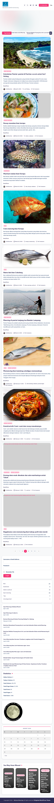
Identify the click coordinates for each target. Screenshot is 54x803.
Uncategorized (7, 599)
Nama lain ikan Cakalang (13, 273)
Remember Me (10, 572)
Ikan (5, 225)
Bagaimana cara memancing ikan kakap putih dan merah (25, 532)
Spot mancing (7, 71)
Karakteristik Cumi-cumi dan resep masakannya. (22, 426)
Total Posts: (6, 689)
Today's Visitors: (8, 680)
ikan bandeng (30, 383)
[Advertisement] (27, 20)
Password (6, 565)
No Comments (36, 89)
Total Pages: (7, 692)
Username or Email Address (11, 559)
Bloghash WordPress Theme (42, 800)
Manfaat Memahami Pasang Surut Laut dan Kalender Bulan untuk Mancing (24, 625)
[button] (44, 5)
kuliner (27, 135)
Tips (4, 596)
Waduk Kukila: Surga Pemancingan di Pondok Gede (18, 658)
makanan (31, 135)
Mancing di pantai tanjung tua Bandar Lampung (21, 320)
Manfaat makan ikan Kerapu (14, 174)
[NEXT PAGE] (38, 551)
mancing (29, 285)
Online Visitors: (7, 677)
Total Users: (6, 695)
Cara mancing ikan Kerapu (13, 229)
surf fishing (27, 89)
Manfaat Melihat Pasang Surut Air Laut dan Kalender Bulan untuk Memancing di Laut (25, 32)
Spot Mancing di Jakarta (10, 613)
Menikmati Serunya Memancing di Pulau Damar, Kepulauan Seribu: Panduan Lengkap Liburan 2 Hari (25, 664)
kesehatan (6, 170)
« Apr (5, 755)
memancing (32, 241)
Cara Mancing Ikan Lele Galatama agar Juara (16, 645)
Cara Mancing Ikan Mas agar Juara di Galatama (17, 651)
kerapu (29, 186)
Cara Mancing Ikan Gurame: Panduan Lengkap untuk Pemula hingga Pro (24, 639)
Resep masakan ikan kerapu (14, 123)
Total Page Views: (8, 686)
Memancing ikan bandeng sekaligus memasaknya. (22, 371)
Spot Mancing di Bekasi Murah (12, 607)
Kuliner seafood (8, 120)
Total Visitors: (7, 683)
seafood (34, 285)
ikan (26, 186)
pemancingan (41, 383)
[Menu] (51, 5)
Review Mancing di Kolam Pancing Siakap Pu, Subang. (18, 619)
